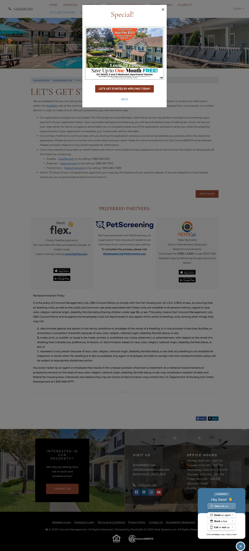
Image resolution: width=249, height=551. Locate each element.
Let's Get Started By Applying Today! (124, 88)
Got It (124, 99)
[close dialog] (163, 10)
